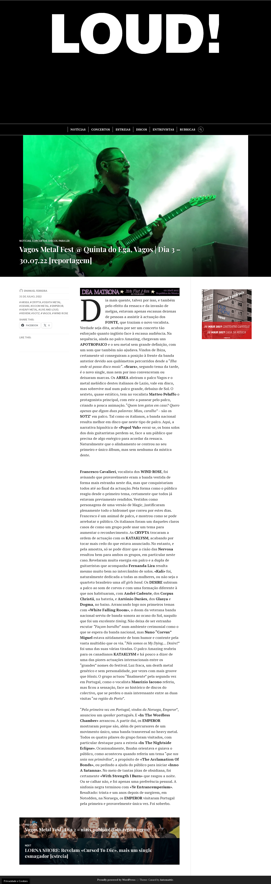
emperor (57, 305)
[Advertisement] (135, 92)
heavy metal (29, 309)
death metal (52, 302)
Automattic (166, 879)
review (25, 313)
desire (25, 305)
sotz (36, 313)
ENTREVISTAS (163, 129)
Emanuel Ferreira (35, 290)
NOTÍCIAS (78, 129)
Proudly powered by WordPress (116, 879)
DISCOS (141, 129)
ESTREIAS (123, 129)
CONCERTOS (100, 129)
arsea (25, 302)
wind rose (61, 313)
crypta (36, 302)
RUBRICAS (187, 129)
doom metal (40, 305)
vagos (47, 313)
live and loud (49, 309)
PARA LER (64, 240)
